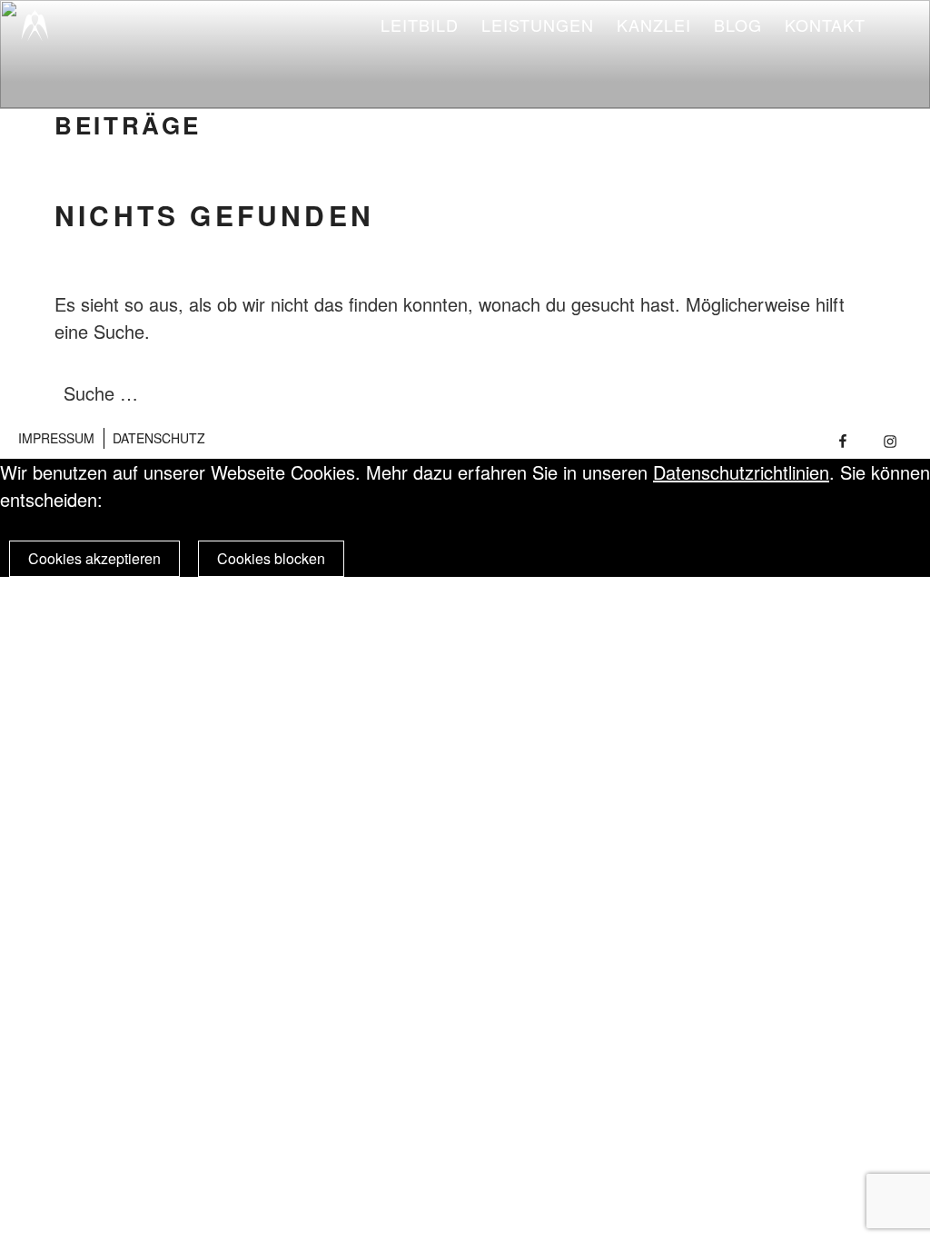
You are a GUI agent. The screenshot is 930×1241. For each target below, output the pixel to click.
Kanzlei (654, 24)
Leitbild (420, 24)
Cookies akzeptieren (94, 558)
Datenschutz (159, 438)
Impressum (56, 438)
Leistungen (537, 24)
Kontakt (825, 24)
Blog (738, 24)
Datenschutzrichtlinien (741, 472)
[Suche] (823, 393)
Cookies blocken (271, 558)
